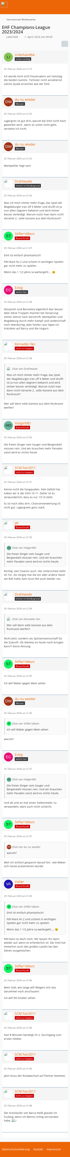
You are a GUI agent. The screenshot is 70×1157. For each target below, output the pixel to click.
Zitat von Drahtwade (25, 368)
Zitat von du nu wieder (26, 847)
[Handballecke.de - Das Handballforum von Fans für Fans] (4, 4)
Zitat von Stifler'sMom (25, 723)
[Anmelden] (56, 4)
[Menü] (65, 4)
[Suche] (46, 4)
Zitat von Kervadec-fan (26, 619)
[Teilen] (64, 44)
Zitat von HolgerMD (24, 547)
